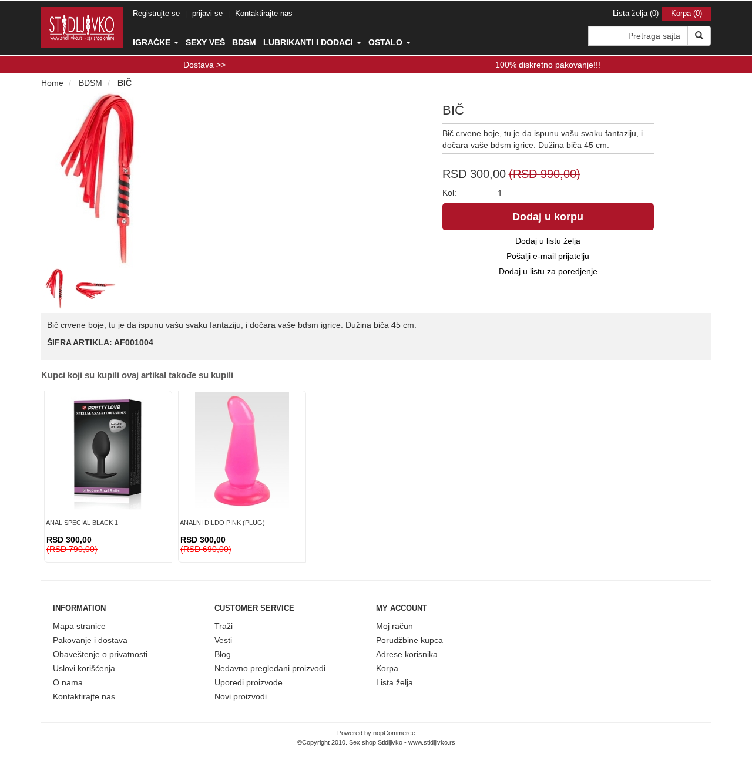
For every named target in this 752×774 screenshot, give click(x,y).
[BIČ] (57, 288)
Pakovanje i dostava (90, 640)
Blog (222, 654)
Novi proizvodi (240, 696)
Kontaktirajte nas (264, 13)
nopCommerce (394, 732)
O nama (68, 682)
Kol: (449, 192)
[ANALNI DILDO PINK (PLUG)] (242, 451)
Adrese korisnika (407, 654)
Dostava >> (204, 64)
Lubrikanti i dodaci (309, 42)
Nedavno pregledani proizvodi (269, 668)
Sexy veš (205, 42)
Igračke (153, 42)
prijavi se (207, 13)
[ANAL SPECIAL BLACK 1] (108, 451)
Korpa (387, 668)
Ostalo (386, 42)
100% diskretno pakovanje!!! (547, 64)
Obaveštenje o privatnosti (100, 654)
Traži (223, 626)
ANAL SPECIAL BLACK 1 (82, 522)
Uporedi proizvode (248, 682)
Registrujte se (156, 13)
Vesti (223, 640)
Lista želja (394, 682)
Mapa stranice (79, 626)
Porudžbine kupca (409, 640)
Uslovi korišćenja (84, 668)
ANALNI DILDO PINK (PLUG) (222, 522)
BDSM (244, 42)
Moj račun (394, 626)
